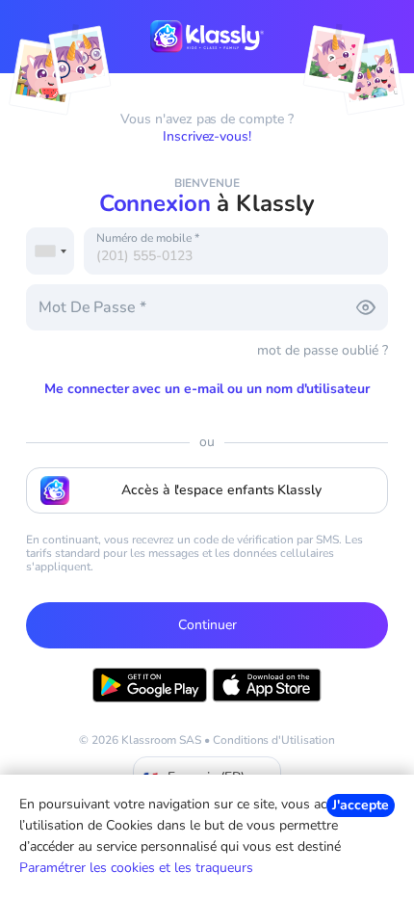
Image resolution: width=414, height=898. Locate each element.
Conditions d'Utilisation (274, 740)
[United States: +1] (50, 251)
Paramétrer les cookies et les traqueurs (136, 867)
